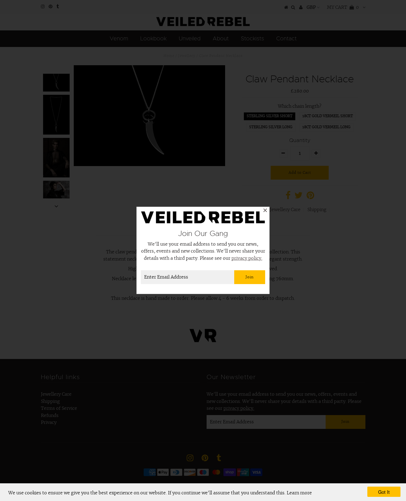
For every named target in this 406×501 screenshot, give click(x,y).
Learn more (299, 493)
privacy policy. (246, 258)
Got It (384, 491)
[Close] (265, 211)
